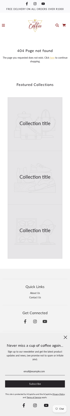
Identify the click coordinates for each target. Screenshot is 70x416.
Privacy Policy (58, 394)
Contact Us (35, 297)
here (52, 57)
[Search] (57, 25)
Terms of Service (34, 397)
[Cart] (64, 25)
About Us (35, 293)
